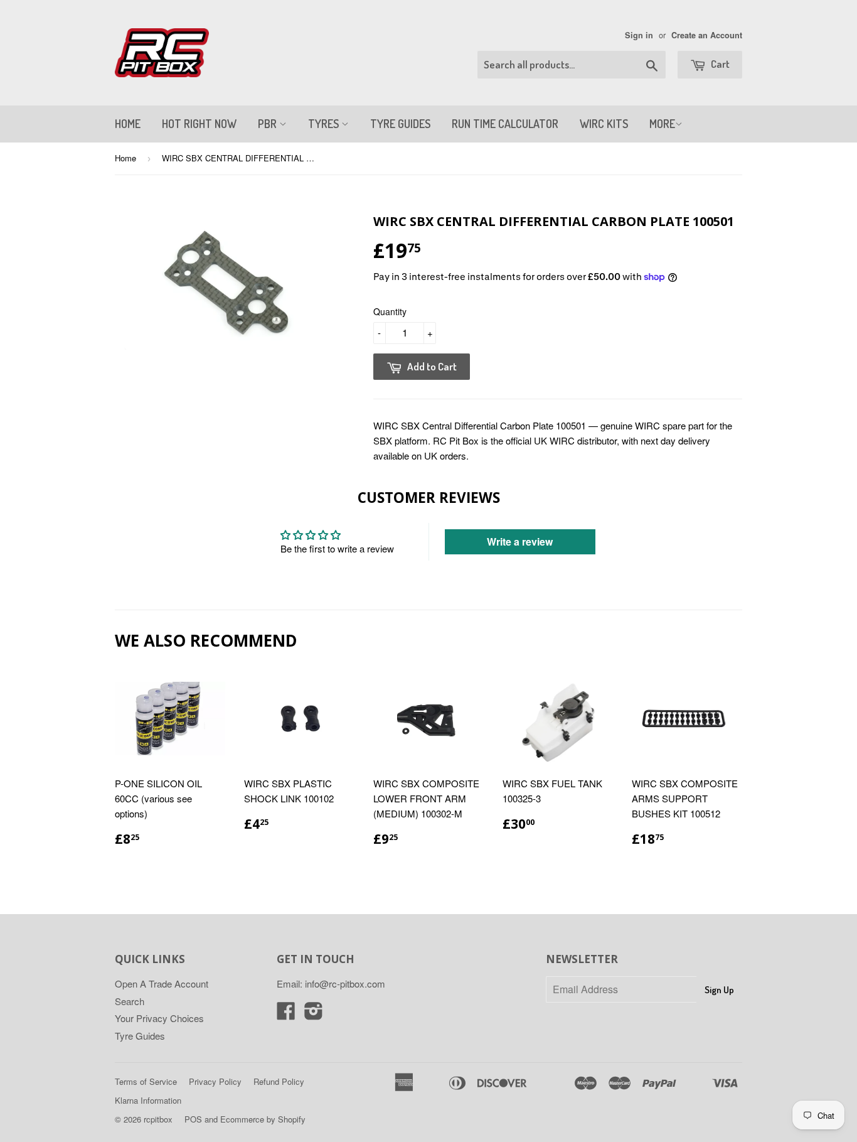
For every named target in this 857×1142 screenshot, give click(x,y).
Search (129, 1001)
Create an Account (706, 35)
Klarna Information (148, 1100)
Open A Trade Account (161, 983)
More (662, 124)
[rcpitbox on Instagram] (313, 1014)
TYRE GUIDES (400, 124)
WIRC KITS (604, 124)
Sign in (639, 35)
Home (125, 158)
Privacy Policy (215, 1081)
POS (193, 1119)
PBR (268, 124)
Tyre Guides (140, 1035)
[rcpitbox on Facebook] (286, 1014)
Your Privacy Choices (159, 1018)
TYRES (324, 124)
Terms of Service (146, 1081)
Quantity (390, 311)
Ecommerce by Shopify (263, 1119)
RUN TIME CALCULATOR (505, 124)
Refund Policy (278, 1081)
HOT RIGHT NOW (199, 124)
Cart (719, 63)
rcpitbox (158, 1119)
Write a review (520, 541)
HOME (128, 124)
